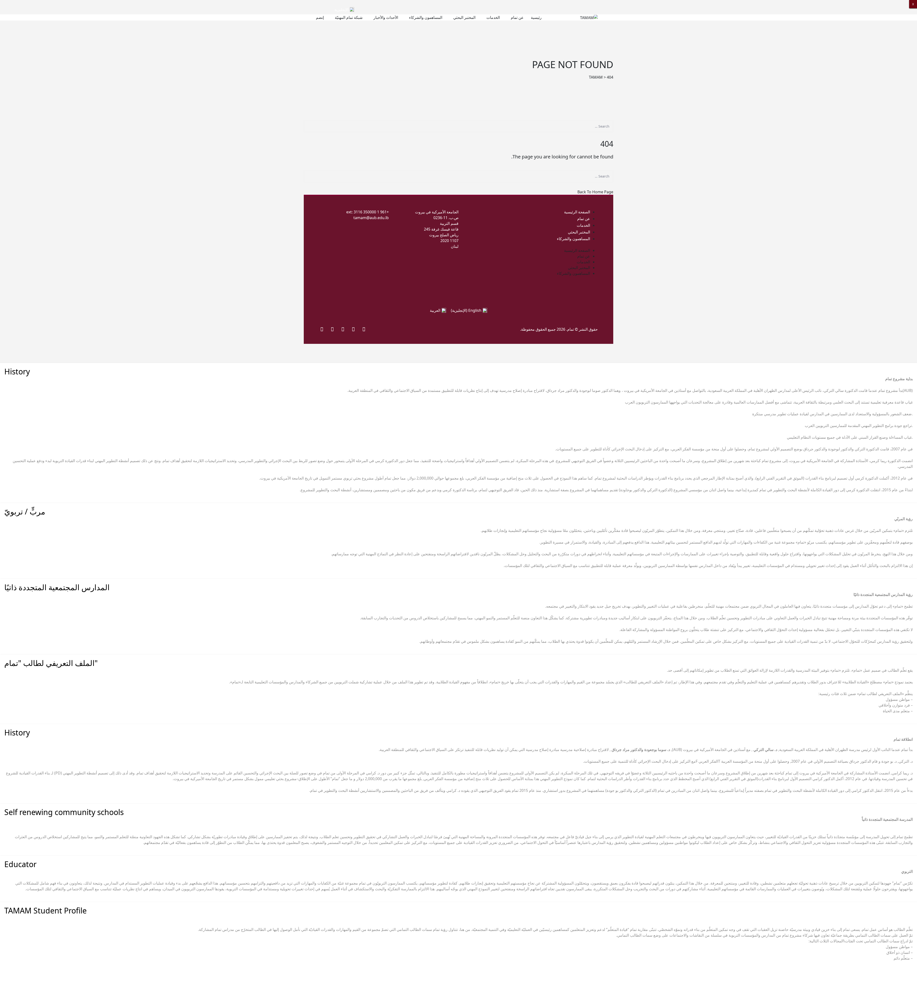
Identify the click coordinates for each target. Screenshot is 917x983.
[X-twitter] (353, 329)
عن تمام (517, 17)
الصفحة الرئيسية (577, 212)
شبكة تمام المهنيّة (349, 17)
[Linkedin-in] (322, 329)
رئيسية (536, 17)
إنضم (320, 17)
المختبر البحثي (464, 17)
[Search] (603, 136)
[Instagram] (343, 329)
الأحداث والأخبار (385, 17)
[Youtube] (332, 329)
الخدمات (493, 17)
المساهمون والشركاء (425, 17)
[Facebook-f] (364, 329)
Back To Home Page (595, 191)
